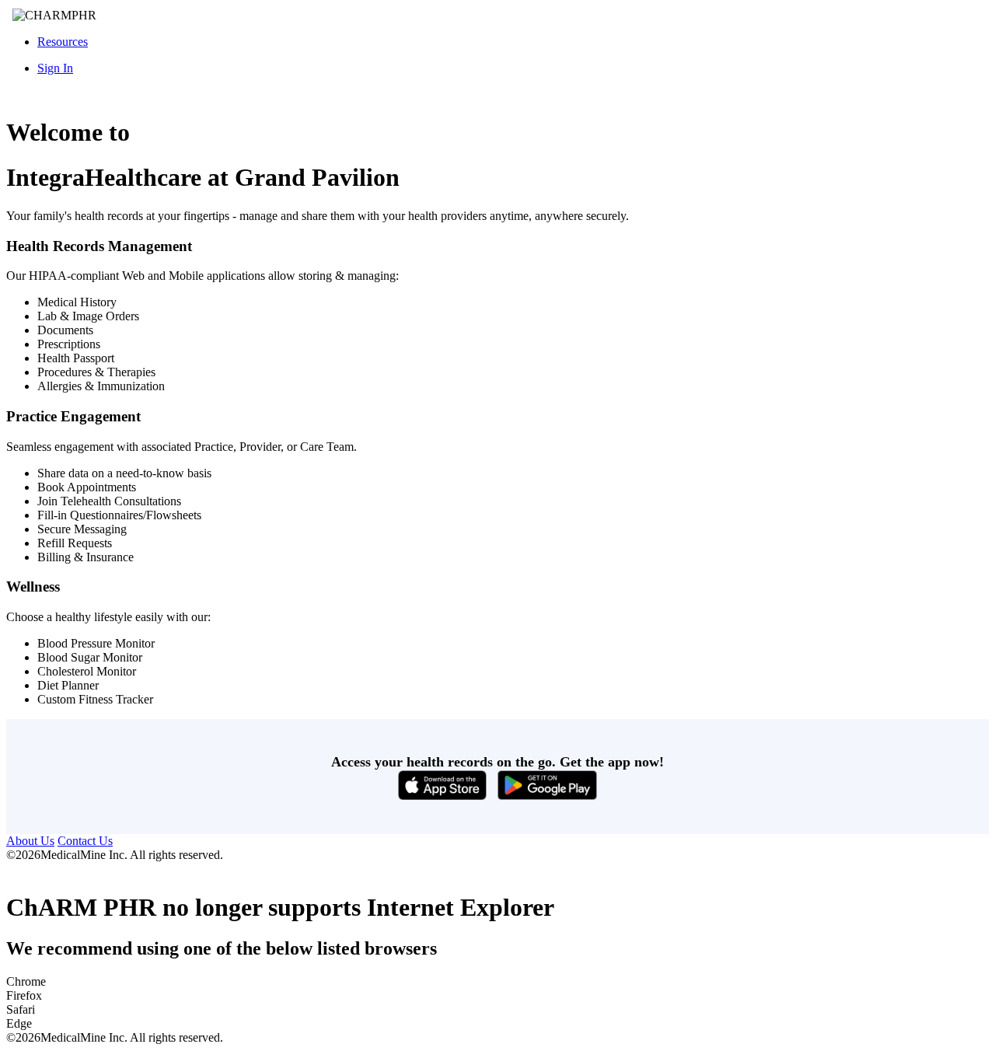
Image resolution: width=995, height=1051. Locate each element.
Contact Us (85, 840)
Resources (62, 41)
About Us (30, 840)
